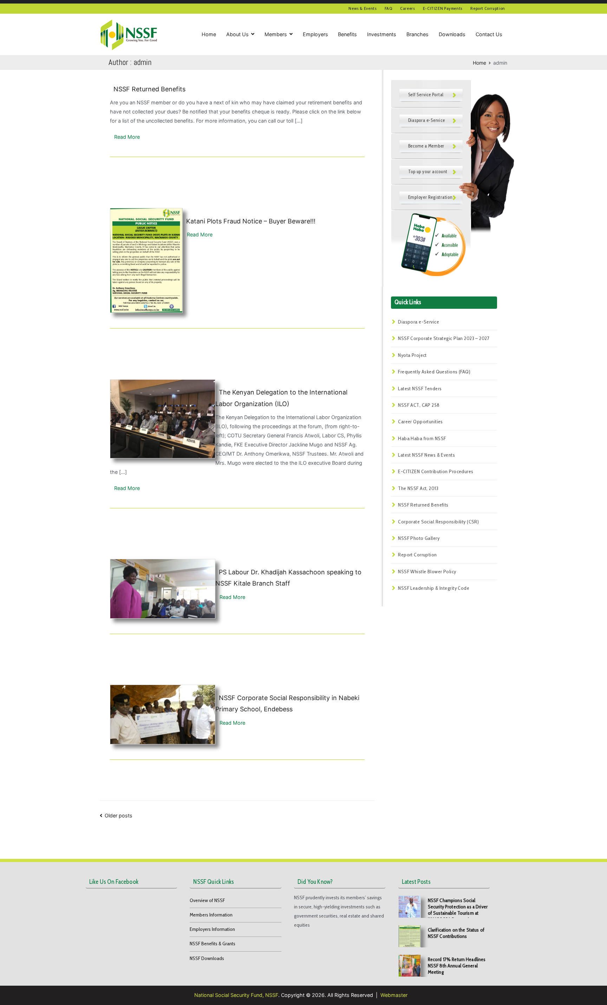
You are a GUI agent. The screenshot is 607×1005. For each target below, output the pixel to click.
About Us (237, 34)
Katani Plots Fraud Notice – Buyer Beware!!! (250, 221)
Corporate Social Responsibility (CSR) (438, 521)
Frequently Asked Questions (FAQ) (434, 371)
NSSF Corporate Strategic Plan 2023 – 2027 (443, 338)
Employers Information (212, 929)
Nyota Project (412, 355)
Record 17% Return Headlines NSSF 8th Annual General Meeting (457, 965)
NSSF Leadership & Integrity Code (433, 588)
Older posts (118, 815)
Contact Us (489, 34)
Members (276, 34)
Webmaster (393, 995)
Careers (407, 8)
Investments (381, 34)
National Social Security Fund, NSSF (236, 995)
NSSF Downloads (207, 958)
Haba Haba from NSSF (422, 438)
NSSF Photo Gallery (418, 538)
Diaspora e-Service (418, 322)
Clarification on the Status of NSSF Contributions (456, 933)
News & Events (362, 8)
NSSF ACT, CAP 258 (418, 405)
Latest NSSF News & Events (426, 455)
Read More (125, 137)
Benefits (347, 34)
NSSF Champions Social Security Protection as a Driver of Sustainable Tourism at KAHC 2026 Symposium (458, 909)
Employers (315, 34)
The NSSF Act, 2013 (418, 488)
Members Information (211, 915)
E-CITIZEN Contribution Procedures (435, 471)
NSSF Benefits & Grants (212, 943)
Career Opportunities (420, 421)
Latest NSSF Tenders (420, 388)
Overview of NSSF (207, 900)
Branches (417, 34)
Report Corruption (487, 8)
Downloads (452, 34)
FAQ (388, 8)
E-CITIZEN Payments (443, 8)
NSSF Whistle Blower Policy (427, 571)
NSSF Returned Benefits (149, 89)
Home (209, 34)
